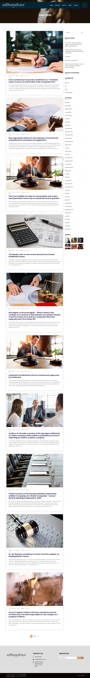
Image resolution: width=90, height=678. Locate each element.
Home (51, 5)
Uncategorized (68, 92)
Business (67, 82)
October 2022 (68, 164)
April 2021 (67, 196)
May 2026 (67, 102)
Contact (76, 5)
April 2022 (67, 177)
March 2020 (67, 229)
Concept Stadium (10, 676)
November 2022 (69, 161)
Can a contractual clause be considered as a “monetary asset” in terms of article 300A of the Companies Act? (33, 81)
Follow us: (79, 675)
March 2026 (67, 105)
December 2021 (68, 183)
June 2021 (67, 190)
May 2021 (67, 193)
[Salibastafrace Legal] (13, 5)
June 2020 (67, 219)
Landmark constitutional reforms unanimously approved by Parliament (34, 376)
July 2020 (67, 216)
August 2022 (68, 170)
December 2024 (69, 131)
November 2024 (69, 135)
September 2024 (69, 141)
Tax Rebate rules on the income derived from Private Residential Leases (31, 255)
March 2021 (67, 200)
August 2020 (68, 213)
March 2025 (67, 125)
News (70, 5)
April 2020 (67, 226)
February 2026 (68, 109)
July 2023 (67, 154)
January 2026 (68, 112)
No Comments (25, 75)
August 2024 (68, 144)
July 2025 (67, 118)
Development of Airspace (71, 60)
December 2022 (69, 157)
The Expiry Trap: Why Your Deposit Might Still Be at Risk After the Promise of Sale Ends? (74, 51)
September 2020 (69, 209)
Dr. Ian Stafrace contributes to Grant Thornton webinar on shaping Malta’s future (34, 555)
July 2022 (67, 174)
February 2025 (68, 128)
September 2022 (69, 167)
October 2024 (68, 138)
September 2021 (69, 187)
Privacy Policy (23, 674)
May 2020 (67, 222)
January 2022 (68, 180)
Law (18, 75)
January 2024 (68, 151)
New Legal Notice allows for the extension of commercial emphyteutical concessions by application (33, 139)
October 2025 (68, 115)
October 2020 (68, 206)
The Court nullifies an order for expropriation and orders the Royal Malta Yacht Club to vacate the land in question (34, 197)
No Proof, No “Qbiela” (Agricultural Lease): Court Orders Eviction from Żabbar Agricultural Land (73, 44)
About (64, 5)
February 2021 (68, 203)
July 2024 (67, 148)
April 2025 (67, 122)
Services (57, 5)
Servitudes (67, 56)
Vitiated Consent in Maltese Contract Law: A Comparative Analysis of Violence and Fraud (74, 65)
